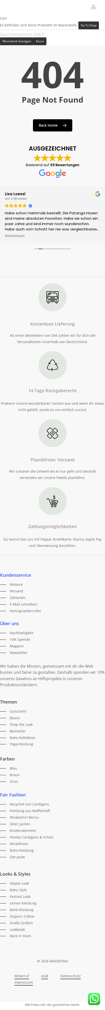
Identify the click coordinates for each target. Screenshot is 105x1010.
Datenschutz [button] (70, 976)
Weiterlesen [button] (15, 236)
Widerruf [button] (21, 976)
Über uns (9, 623)
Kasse (40, 41)
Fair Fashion (13, 795)
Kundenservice (15, 575)
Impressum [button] (23, 982)
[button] (11, 584)
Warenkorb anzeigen (16, 41)
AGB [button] (44, 976)
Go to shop (88, 25)
